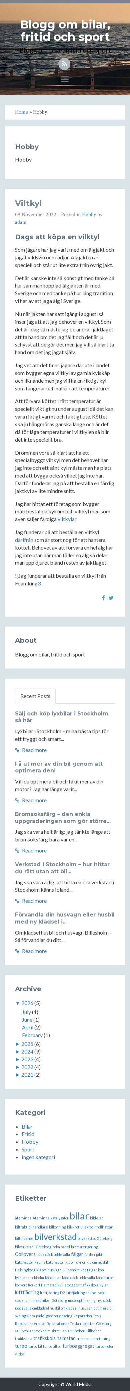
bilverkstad (55, 1236)
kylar (104, 1285)
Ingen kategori (38, 1157)
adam (21, 222)
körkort (21, 1285)
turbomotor (104, 1346)
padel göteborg (48, 1316)
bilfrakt (21, 1227)
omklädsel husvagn (77, 1308)
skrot (55, 1331)
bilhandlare (38, 1227)
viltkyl (20, 1354)
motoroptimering (82, 1300)
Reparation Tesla (87, 1316)
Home (21, 112)
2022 (27, 1067)
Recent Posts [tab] (35, 696)
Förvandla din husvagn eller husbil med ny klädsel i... (65, 918)
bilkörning (57, 1227)
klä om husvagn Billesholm (58, 1270)
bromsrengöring (84, 1247)
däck (40, 1254)
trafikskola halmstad (54, 1338)
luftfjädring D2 (52, 1292)
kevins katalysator (49, 1262)
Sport (28, 1149)
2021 (27, 1074)
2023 (27, 1059)
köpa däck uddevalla (78, 1277)
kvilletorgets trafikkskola (78, 1285)
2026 (27, 1003)
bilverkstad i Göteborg (33, 1247)
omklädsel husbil (46, 1308)
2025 (27, 1043)
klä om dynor (75, 1262)
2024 (27, 1051)
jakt (99, 1254)
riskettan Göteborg (96, 1323)
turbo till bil (52, 1346)
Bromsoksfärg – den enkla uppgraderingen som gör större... (63, 817)
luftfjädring (27, 1292)
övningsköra (25, 1316)
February (32, 1035)
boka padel (61, 1247)
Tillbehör (93, 1331)
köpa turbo (104, 1277)
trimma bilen (87, 1338)
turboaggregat (78, 1346)
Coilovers (25, 1254)
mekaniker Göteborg (49, 1300)
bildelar (96, 1218)
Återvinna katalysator (51, 1218)
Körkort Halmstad (42, 1285)
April (27, 1027)
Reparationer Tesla (63, 1323)
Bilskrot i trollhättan (96, 1227)
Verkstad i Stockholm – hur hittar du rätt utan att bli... (62, 868)
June (27, 1019)
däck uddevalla (57, 1254)
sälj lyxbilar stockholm (32, 1331)
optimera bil (103, 1308)
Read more (34, 750)
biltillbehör (24, 1238)
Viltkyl (28, 203)
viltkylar (67, 519)
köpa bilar (53, 1277)
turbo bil (35, 1346)
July (26, 1012)
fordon (89, 1254)
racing (67, 1316)
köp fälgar (89, 1270)
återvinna (23, 1218)
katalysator (24, 1262)
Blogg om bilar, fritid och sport (65, 30)
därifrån (24, 539)
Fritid (28, 1134)
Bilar (27, 1126)
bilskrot (73, 1227)
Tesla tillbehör (73, 1331)
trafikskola (23, 1338)
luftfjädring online (81, 1292)
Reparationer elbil (30, 1323)
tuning (104, 1338)
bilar (79, 1215)
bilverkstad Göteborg (95, 1238)
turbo (21, 1346)
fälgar (77, 1254)
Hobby (89, 214)
